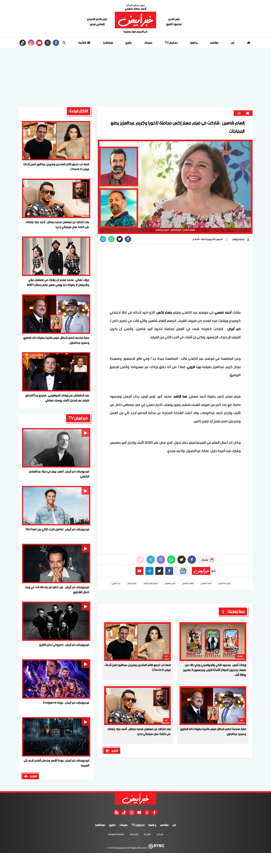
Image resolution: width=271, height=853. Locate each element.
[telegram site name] (149, 571)
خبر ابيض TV (171, 42)
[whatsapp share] (111, 239)
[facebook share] (128, 239)
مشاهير (214, 42)
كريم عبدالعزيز (224, 583)
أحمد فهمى (206, 583)
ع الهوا (194, 42)
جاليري (128, 42)
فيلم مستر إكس (150, 583)
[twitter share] (119, 239)
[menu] (64, 43)
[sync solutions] (156, 848)
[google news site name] (182, 571)
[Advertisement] (135, 77)
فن (232, 42)
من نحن (160, 834)
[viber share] (103, 239)
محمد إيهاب (238, 239)
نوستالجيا (108, 42)
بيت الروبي (116, 583)
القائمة (82, 42)
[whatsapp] (140, 559)
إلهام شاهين (188, 583)
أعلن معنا (134, 834)
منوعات (148, 42)
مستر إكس (131, 583)
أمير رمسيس (170, 583)
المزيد (114, 751)
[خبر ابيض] (135, 20)
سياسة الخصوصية (116, 834)
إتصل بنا (147, 834)
